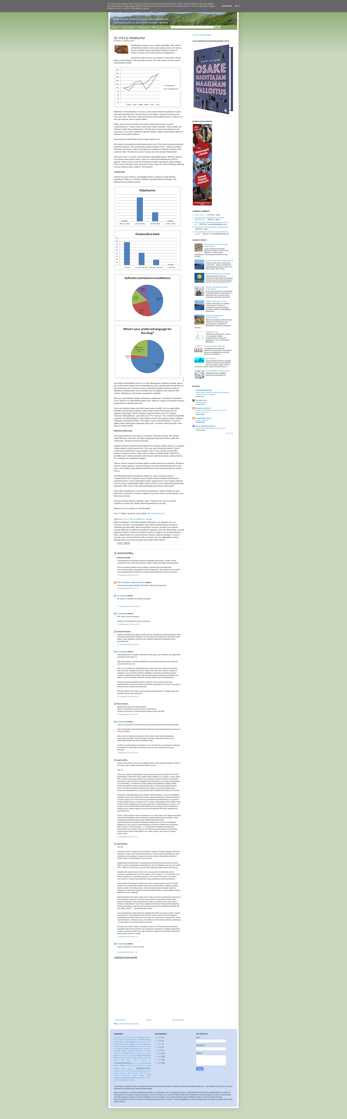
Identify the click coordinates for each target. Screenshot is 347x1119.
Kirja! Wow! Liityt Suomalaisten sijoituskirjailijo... (212, 227)
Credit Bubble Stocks (203, 418)
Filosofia (120, 1048)
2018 (159, 1041)
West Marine (126, 1077)
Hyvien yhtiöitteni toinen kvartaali (218, 371)
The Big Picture (201, 400)
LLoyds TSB (137, 1053)
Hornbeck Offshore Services (124, 1051)
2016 (159, 1047)
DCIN (137, 1044)
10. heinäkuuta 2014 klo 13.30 (128, 606)
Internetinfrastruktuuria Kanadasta (218, 274)
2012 (159, 1060)
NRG (145, 1058)
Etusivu (115, 27)
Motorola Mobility (131, 1055)
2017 (159, 1044)
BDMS (142, 1039)
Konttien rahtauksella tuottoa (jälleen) (219, 261)
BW (115, 1044)
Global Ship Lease (136, 1048)
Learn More (226, 6)
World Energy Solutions (143, 1077)
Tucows (141, 1075)
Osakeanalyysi (128, 27)
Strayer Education (120, 1073)
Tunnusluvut (118, 1077)
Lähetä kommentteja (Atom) (128, 1024)
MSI (115, 1058)
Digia (144, 1044)
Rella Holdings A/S (139, 1065)
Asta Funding (210, 358)
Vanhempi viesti (178, 1020)
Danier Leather (130, 1044)
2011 (159, 1063)
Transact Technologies (122, 1075)
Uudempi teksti (120, 1020)
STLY (131, 1071)
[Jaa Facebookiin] (126, 543)
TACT (129, 1073)
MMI (115, 1055)
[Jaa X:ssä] (123, 543)
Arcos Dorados (126, 1037)
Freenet (126, 1049)
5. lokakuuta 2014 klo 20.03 (127, 753)
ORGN (129, 1060)
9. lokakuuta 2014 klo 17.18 (127, 952)
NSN (122, 1060)
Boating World (143, 1042)
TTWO (134, 1075)
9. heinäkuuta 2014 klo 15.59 (128, 575)
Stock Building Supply (140, 1071)
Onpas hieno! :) (200, 215)
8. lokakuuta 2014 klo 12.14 (127, 937)
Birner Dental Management (129, 1042)
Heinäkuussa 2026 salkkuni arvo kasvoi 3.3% (210, 428)
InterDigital (147, 1051)
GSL (144, 1048)
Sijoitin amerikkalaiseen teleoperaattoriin (214, 317)
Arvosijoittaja (122, 596)
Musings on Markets (203, 408)
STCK (127, 1071)
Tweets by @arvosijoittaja (201, 35)
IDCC (141, 1051)
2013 (159, 1056)
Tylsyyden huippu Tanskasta (214, 346)
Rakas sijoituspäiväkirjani (205, 426)
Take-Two (135, 1073)
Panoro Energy (136, 1063)
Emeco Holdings (146, 1046)
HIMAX (149, 1048)
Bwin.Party (120, 1044)
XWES (116, 1080)
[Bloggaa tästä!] (121, 543)
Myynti (119, 1058)
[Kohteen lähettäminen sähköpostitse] (118, 543)
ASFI (145, 1037)
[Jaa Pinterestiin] (128, 543)
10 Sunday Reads (201, 402)
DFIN (140, 1044)
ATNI (134, 1039)
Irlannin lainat (118, 1053)
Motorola (123, 1055)
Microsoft (148, 1053)
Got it (237, 6)
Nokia (124, 1058)
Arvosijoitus (140, 1037)
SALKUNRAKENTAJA (203, 390)
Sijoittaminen (143, 27)
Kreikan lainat (127, 1053)
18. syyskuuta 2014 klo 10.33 (128, 696)
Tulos (149, 1075)
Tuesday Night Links (202, 420)
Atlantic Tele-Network (126, 1039)
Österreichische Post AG (126, 1080)
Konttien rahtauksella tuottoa (216, 301)
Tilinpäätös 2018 (212, 332)
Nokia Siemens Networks (134, 1058)
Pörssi (129, 1065)
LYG (143, 1053)
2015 (159, 1050)
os (150, 1060)
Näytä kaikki (229, 433)
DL (128, 1046)
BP (150, 1042)
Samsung (131, 1068)
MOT (118, 1055)
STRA (149, 1071)
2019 (159, 1038)
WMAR (133, 1077)
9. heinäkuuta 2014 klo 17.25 (128, 588)
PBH (143, 1063)
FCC (115, 1048)
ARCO (119, 1037)
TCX (141, 1073)
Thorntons (147, 1073)
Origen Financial (140, 1060)
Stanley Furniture (119, 1071)
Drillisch (132, 1046)
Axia (137, 1039)
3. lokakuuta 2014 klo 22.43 (127, 714)
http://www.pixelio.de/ (156, 513)
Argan (134, 1037)
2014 (159, 1053)
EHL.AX (137, 1046)
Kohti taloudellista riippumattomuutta (131, 582)
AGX (115, 1037)
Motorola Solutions (144, 1056)
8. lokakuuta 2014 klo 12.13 (127, 837)
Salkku (124, 1068)
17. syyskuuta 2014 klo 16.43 (128, 644)
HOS (137, 1051)
